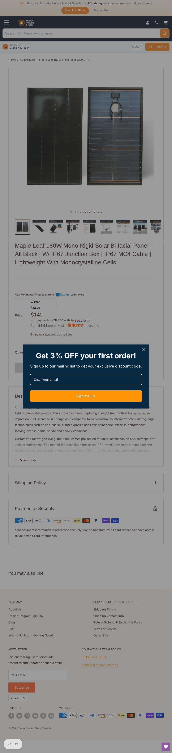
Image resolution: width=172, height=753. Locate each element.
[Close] (144, 349)
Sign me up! (86, 396)
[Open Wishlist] (166, 747)
